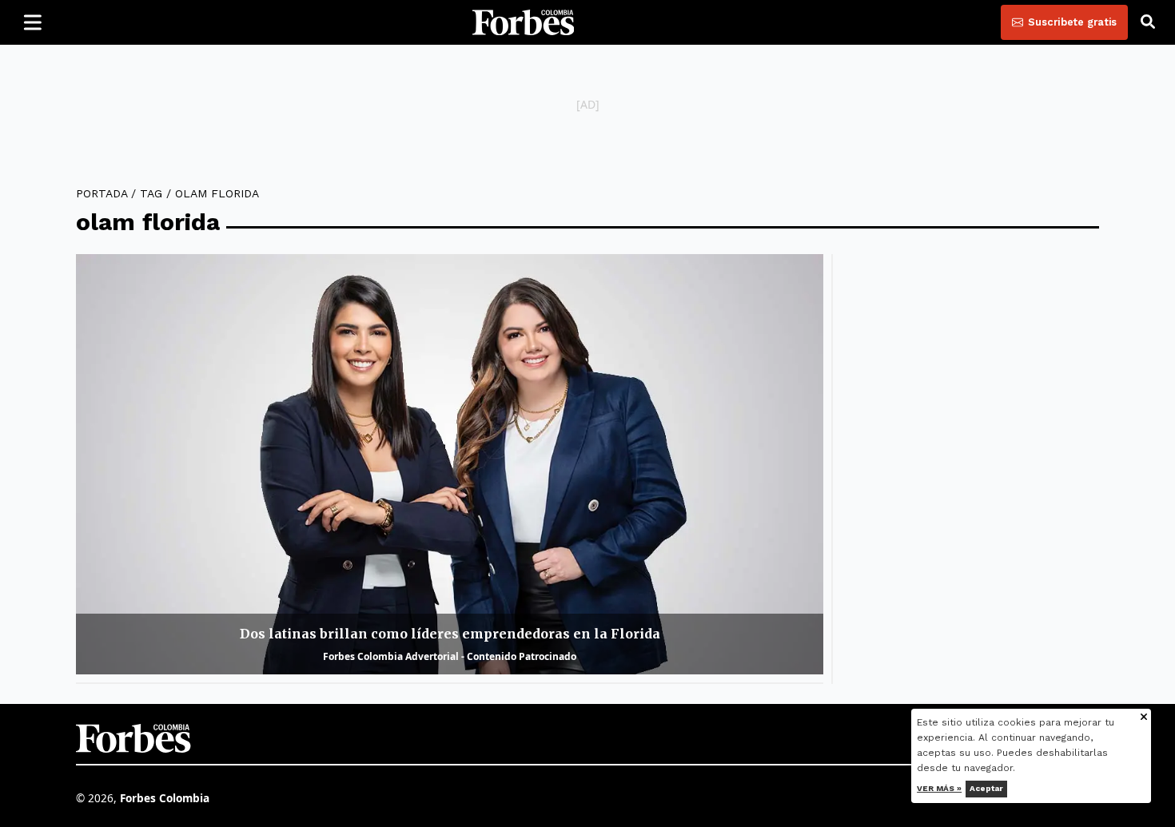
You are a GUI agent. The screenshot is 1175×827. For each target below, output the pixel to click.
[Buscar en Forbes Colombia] (1148, 22)
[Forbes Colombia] (523, 22)
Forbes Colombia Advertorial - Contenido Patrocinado (449, 656)
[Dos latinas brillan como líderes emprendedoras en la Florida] (449, 464)
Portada (101, 193)
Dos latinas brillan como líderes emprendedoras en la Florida (450, 634)
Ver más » (940, 788)
